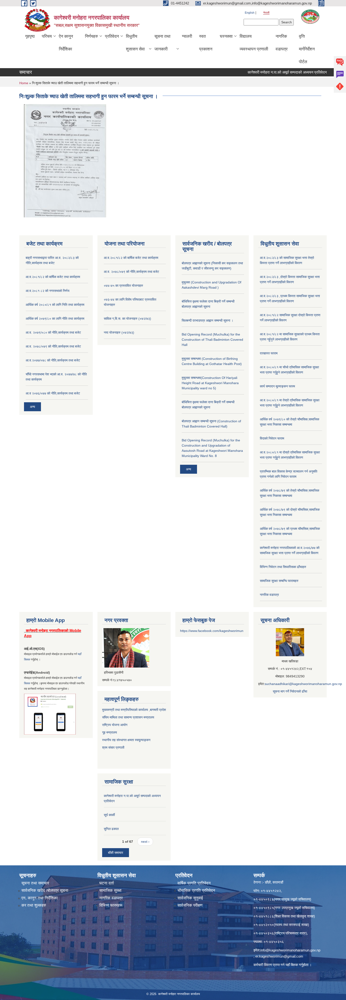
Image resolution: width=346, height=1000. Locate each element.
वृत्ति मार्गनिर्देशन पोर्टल (307, 49)
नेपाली (266, 12)
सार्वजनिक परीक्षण (189, 905)
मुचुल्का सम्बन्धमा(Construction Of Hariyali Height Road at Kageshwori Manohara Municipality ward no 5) (210, 383)
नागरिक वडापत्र (282, 42)
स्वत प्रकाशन (205, 42)
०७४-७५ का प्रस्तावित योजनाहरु (123, 285)
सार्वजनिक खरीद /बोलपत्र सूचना (44, 890)
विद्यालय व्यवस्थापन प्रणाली (254, 42)
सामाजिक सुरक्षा (110, 890)
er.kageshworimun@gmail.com (279, 956)
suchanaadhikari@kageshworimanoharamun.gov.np (303, 684)
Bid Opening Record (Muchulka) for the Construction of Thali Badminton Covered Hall (212, 339)
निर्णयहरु (91, 36)
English (249, 12)
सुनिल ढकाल (111, 829)
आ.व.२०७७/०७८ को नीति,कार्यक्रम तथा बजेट (53, 360)
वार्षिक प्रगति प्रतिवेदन (194, 883)
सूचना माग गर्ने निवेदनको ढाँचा (290, 691)
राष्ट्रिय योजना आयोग (114, 725)
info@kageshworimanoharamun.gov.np (290, 950)
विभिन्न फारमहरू (110, 905)
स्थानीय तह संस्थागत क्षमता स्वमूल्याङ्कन (126, 740)
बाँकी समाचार (115, 853)
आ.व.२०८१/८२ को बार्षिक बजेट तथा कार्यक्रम (53, 277)
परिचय (47, 36)
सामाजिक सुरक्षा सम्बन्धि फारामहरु (279, 581)
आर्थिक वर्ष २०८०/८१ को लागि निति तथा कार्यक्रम (55, 305)
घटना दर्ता (106, 883)
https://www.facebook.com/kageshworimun (211, 631)
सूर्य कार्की (109, 815)
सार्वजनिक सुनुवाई (190, 898)
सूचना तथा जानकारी (162, 42)
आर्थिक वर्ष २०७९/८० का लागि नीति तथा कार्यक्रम (55, 318)
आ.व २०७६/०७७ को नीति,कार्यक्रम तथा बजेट (53, 393)
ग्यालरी (187, 36)
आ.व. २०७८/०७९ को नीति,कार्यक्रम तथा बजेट (53, 346)
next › (145, 841)
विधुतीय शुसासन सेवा (135, 42)
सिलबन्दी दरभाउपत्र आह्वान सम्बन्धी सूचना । (207, 320)
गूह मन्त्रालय (109, 732)
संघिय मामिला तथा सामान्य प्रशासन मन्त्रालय (128, 717)
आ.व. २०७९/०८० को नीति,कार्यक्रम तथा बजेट (53, 332)
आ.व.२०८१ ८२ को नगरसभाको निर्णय (47, 291)
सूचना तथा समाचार (35, 883)
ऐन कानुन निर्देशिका (66, 42)
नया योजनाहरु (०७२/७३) (119, 332)
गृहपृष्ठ (30, 36)
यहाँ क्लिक (292, 965)
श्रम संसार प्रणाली (113, 747)
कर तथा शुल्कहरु (33, 905)
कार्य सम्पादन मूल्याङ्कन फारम (277, 386)
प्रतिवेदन (112, 36)
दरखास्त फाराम (269, 353)
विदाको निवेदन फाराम (272, 438)
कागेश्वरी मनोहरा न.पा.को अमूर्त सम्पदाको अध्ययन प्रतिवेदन (270, 72)
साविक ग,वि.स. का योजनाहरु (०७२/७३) (127, 318)
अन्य (32, 407)
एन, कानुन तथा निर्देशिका (39, 898)
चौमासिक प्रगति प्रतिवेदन (196, 890)
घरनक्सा (226, 36)
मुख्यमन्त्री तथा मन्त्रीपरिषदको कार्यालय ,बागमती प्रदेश (134, 710)
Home (23, 83)
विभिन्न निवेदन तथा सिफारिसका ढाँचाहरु (283, 567)
